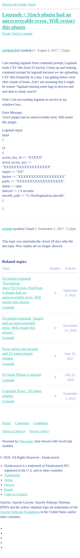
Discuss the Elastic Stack (19, 4)
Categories (22, 423)
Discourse (26, 441)
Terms (8, 480)
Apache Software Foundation (20, 512)
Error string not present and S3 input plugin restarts (20, 353)
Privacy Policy (39, 431)
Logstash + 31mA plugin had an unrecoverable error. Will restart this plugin (38, 20)
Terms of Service (13, 431)
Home (6, 423)
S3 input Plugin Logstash (21, 374)
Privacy (9, 484)
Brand (8, 489)
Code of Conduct (16, 494)
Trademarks (12, 475)
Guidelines (40, 423)
